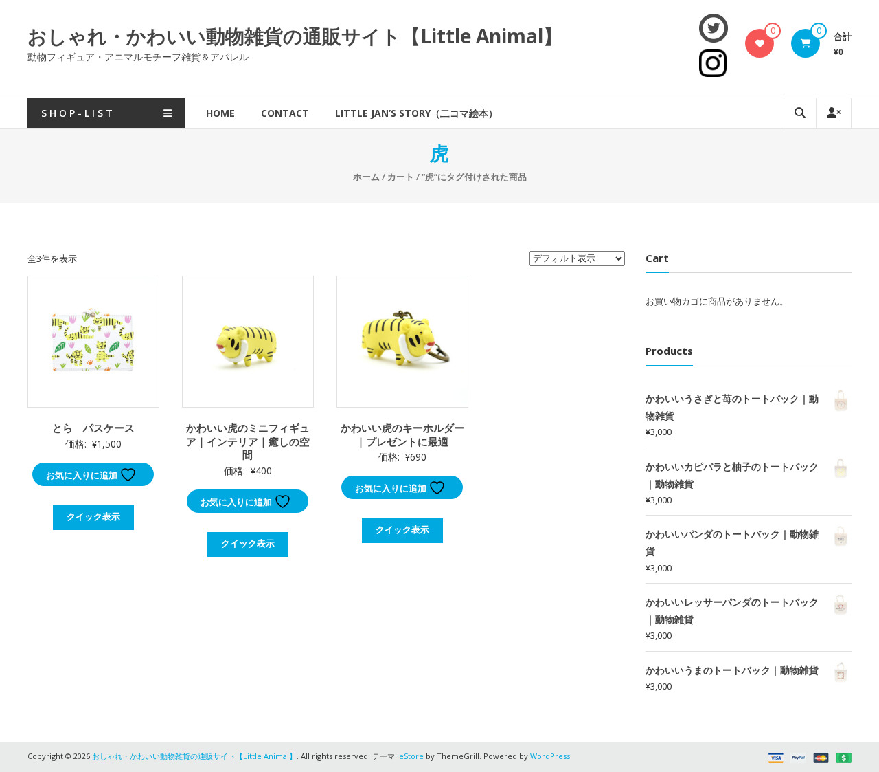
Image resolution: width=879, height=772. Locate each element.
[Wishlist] (759, 43)
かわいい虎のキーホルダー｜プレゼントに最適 (402, 434)
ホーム (366, 176)
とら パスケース (93, 427)
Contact (285, 113)
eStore (411, 756)
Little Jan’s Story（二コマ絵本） (416, 113)
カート (400, 176)
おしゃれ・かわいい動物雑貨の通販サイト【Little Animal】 (294, 36)
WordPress (550, 756)
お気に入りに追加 (82, 475)
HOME (220, 113)
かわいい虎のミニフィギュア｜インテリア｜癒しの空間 (248, 441)
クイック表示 (93, 516)
